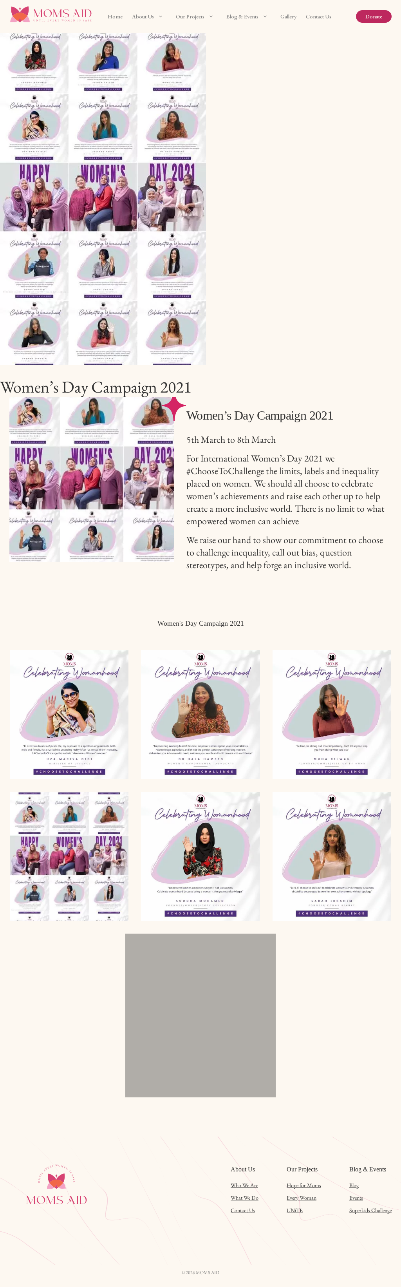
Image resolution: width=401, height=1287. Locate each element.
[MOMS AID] (52, 16)
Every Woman (301, 1197)
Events (356, 1197)
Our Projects (190, 16)
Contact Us (318, 16)
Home (115, 16)
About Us (143, 16)
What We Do (244, 1197)
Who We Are (244, 1185)
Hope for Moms (304, 1185)
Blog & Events (242, 16)
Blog (354, 1185)
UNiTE (295, 1210)
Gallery (288, 16)
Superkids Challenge (370, 1210)
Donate (373, 16)
